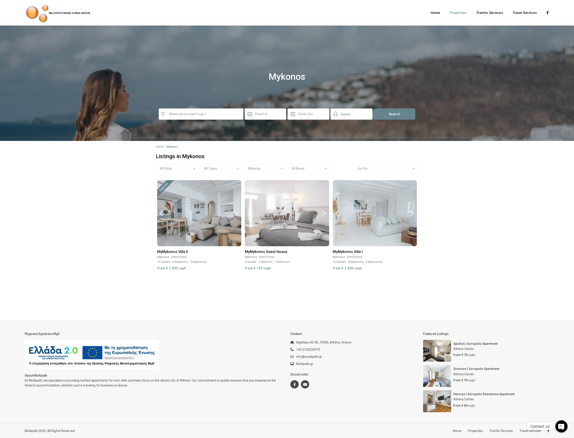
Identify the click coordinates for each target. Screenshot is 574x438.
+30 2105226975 (308, 349)
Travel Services (525, 13)
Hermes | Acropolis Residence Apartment (483, 394)
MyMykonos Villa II (172, 252)
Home (435, 13)
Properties (458, 13)
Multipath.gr (304, 364)
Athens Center (463, 349)
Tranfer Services (489, 13)
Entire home (179, 257)
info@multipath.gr (309, 356)
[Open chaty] (561, 426)
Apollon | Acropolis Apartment (475, 343)
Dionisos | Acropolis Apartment (476, 369)
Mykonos (163, 257)
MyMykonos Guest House (266, 252)
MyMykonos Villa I (348, 252)
